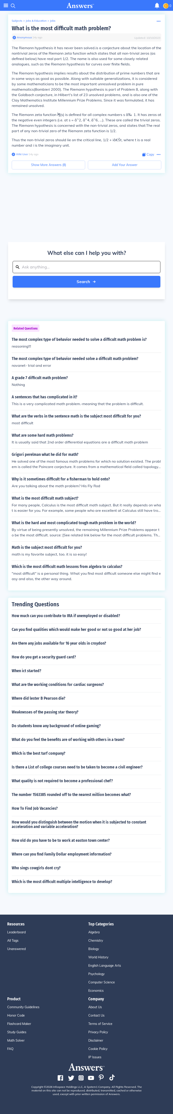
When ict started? (26, 670)
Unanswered (16, 949)
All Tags (12, 941)
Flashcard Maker (19, 1024)
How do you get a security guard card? (44, 657)
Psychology (96, 974)
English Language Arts (104, 966)
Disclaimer (95, 1040)
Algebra (94, 932)
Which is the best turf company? (38, 753)
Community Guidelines (23, 1007)
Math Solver (16, 1040)
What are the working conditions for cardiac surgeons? (58, 684)
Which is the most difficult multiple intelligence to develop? (62, 881)
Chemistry (95, 941)
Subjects (17, 20)
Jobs (52, 20)
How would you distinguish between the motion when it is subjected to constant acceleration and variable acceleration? (79, 824)
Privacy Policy (98, 1032)
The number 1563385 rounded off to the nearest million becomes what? (71, 794)
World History (98, 957)
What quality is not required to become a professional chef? (62, 780)
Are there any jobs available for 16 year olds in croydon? (59, 643)
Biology (93, 949)
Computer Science (101, 982)
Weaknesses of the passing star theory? (45, 712)
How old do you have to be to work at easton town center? (61, 840)
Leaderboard (16, 932)
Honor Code (16, 1015)
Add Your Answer (124, 165)
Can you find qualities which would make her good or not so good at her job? (76, 629)
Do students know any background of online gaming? (56, 725)
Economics (96, 991)
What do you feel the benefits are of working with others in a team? (68, 739)
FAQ (10, 1049)
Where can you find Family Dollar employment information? (62, 854)
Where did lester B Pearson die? (38, 698)
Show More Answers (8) (48, 165)
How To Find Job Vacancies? (35, 808)
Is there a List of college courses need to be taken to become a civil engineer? (77, 767)
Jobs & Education (36, 20)
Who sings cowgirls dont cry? (36, 867)
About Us (95, 1007)
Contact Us (96, 1015)
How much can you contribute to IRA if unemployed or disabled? (66, 615)
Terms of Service (100, 1024)
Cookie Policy (97, 1049)
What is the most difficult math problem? (61, 28)
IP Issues (94, 1057)
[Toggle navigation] (6, 5)
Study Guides (16, 1032)
